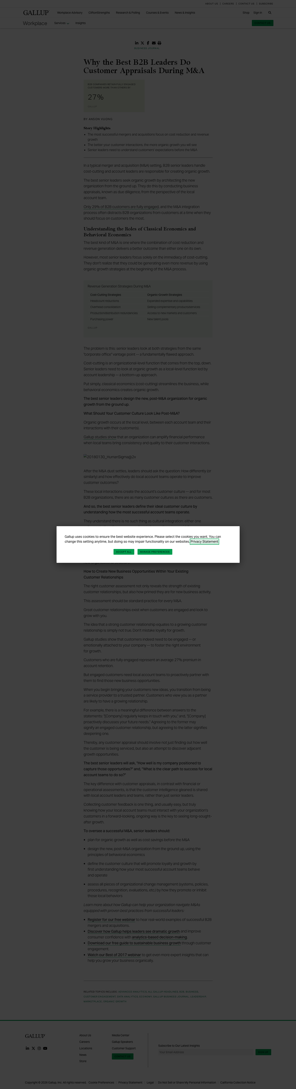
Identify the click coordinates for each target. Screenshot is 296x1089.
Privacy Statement (204, 541)
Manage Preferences (155, 551)
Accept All (124, 551)
